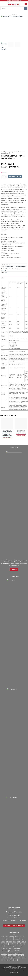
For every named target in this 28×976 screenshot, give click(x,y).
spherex (9, 955)
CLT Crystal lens (8, 268)
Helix (3, 946)
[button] (2, 4)
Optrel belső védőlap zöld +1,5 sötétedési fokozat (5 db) (7, 433)
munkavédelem (17, 948)
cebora (3, 939)
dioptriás (21, 939)
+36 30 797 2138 (15, 915)
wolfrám (15, 960)
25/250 (7, 936)
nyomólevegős (5, 950)
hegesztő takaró (20, 943)
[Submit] (25, 8)
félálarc (18, 941)
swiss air (14, 955)
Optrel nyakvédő (21, 431)
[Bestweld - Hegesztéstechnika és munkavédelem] (14, 4)
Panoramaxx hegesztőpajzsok (20, 266)
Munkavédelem (10, 966)
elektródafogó (9, 941)
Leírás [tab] (3, 278)
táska (3, 960)
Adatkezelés (23, 967)
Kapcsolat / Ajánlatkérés (14, 968)
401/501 (11, 936)
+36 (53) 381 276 (16, 917)
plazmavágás (14, 953)
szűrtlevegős (4, 957)
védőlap (10, 960)
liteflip (21, 946)
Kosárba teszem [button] (7, 437)
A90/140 (16, 936)
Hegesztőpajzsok (12, 152)
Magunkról (18, 966)
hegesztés (24, 941)
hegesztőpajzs (15, 268)
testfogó (19, 957)
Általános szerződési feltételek (10, 967)
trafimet (24, 957)
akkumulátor (21, 936)
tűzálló (6, 960)
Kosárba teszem (15, 176)
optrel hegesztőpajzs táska (18, 950)
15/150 (3, 936)
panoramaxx (21, 268)
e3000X (3, 941)
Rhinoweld (20, 953)
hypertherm (7, 946)
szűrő (9, 957)
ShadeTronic (3, 270)
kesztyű (12, 946)
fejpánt (14, 941)
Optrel (5, 272)
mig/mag (11, 948)
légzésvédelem (5, 948)
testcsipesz (14, 957)
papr (9, 953)
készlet (17, 946)
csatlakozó (16, 939)
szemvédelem (21, 955)
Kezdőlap (3, 152)
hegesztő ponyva (12, 943)
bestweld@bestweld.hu (16, 912)
